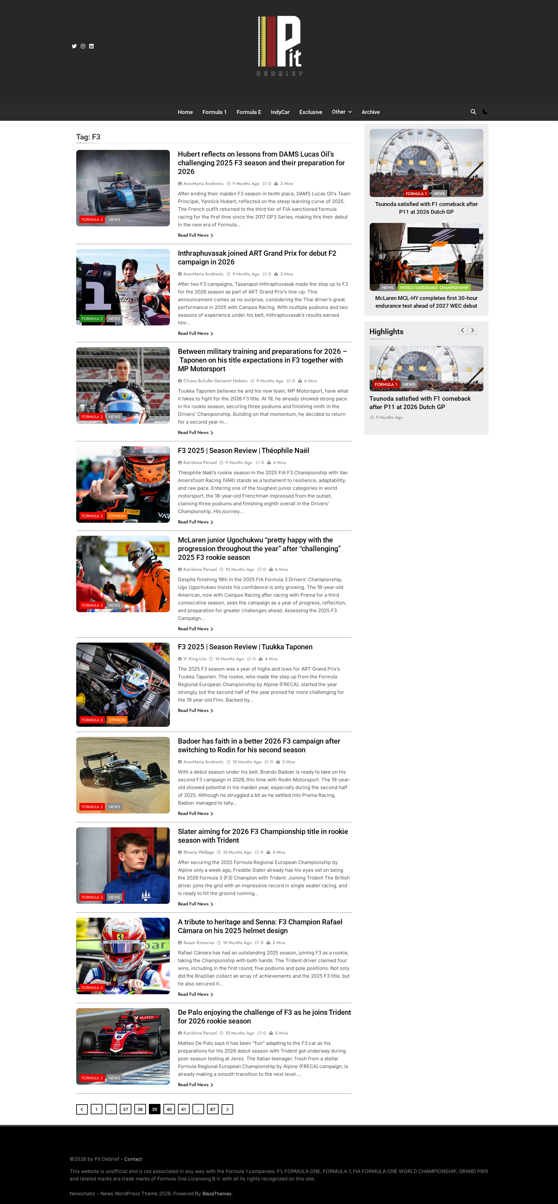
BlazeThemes (217, 1193)
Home (185, 112)
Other (339, 111)
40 (169, 1109)
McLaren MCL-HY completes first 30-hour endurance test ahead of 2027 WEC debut (467, 407)
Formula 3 (92, 219)
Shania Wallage (198, 852)
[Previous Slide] (462, 330)
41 (183, 1109)
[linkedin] (91, 46)
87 (212, 1109)
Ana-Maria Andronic (203, 183)
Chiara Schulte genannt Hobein (215, 380)
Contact (133, 1159)
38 (140, 1109)
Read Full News (193, 235)
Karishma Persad (200, 462)
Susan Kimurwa (198, 942)
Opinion (117, 516)
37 (125, 1109)
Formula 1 (214, 112)
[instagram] (83, 46)
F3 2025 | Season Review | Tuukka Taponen (245, 647)
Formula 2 (92, 319)
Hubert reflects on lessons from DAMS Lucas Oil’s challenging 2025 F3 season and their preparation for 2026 (261, 163)
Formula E (249, 112)
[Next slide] (472, 330)
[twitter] (74, 46)
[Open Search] (473, 111)
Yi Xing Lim (194, 658)
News (114, 219)
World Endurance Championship (434, 288)
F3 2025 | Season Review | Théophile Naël (243, 451)
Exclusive (310, 112)
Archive (371, 112)
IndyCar (280, 112)
